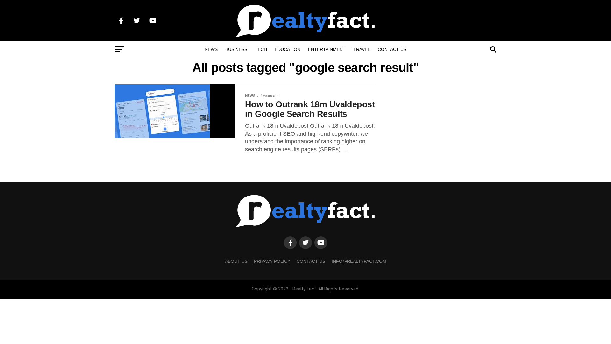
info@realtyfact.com (359, 261)
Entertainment (327, 49)
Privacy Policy (272, 261)
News (211, 49)
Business (236, 49)
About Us (236, 261)
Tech (261, 49)
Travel (361, 49)
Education (287, 49)
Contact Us (392, 49)
